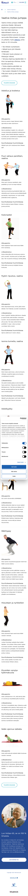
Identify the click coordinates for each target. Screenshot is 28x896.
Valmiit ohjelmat (11, 9)
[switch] (24, 447)
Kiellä (14, 476)
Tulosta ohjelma (9, 83)
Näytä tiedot (20, 462)
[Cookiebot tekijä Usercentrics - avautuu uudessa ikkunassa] (20, 418)
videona (17, 40)
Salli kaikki (14, 466)
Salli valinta (14, 471)
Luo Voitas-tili (14, 859)
